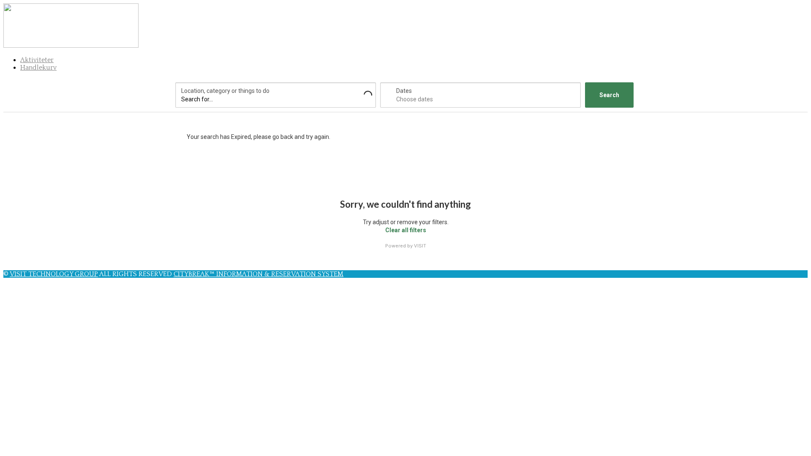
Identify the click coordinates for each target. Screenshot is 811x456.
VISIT (420, 246)
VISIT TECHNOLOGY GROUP (54, 274)
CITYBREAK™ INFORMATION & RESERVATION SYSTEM (258, 274)
